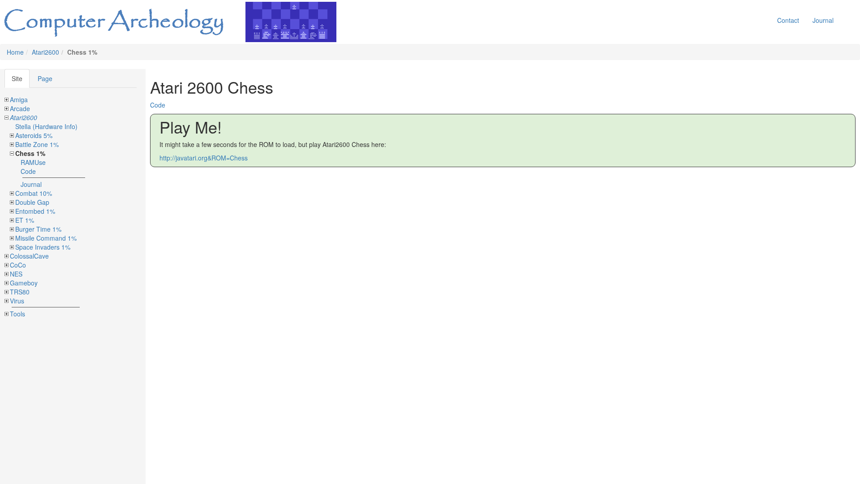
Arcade (20, 108)
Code (28, 171)
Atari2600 (45, 52)
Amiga (19, 99)
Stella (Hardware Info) (46, 126)
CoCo (18, 264)
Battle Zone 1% (37, 144)
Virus (17, 300)
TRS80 (20, 291)
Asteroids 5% (33, 135)
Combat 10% (33, 193)
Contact (788, 20)
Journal (823, 20)
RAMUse (33, 162)
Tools (17, 313)
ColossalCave (29, 255)
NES (16, 273)
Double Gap (32, 202)
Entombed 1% (35, 211)
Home (15, 52)
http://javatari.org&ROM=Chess (203, 157)
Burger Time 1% (38, 229)
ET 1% (24, 220)
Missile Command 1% (46, 237)
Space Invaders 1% (42, 246)
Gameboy (24, 282)
